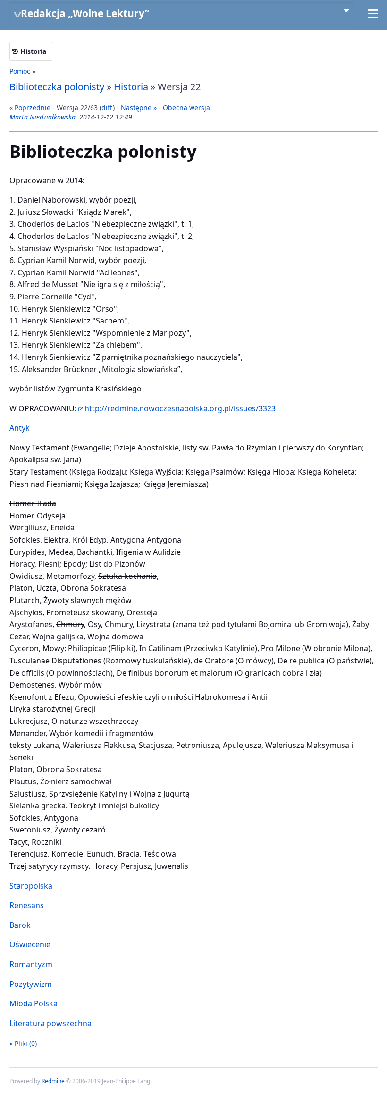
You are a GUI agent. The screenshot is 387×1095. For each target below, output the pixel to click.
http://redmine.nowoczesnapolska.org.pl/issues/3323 (180, 408)
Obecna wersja (186, 107)
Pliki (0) (26, 1043)
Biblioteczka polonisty (56, 86)
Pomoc (19, 71)
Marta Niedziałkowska (42, 116)
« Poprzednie (29, 107)
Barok (20, 925)
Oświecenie (29, 944)
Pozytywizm (30, 984)
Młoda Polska (33, 1003)
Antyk (19, 428)
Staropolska (30, 886)
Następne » (139, 107)
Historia (33, 51)
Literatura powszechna (50, 1023)
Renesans (26, 905)
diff (107, 107)
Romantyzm (30, 964)
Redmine (53, 1081)
